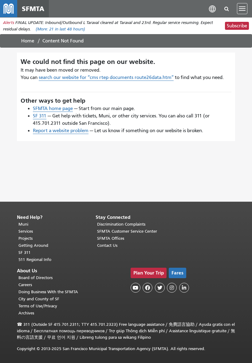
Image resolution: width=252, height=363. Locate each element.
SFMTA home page (53, 108)
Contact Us (107, 245)
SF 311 (39, 116)
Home (27, 41)
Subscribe (237, 26)
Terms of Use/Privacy (37, 306)
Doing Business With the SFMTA (48, 291)
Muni (23, 224)
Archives (26, 313)
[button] (212, 8)
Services (25, 231)
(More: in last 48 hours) (60, 29)
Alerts (8, 22)
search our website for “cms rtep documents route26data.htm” (106, 77)
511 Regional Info (34, 259)
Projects (25, 238)
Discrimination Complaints (121, 224)
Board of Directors (35, 277)
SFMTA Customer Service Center (127, 231)
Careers (25, 284)
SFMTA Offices (110, 238)
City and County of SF (38, 299)
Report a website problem (61, 130)
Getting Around (33, 245)
